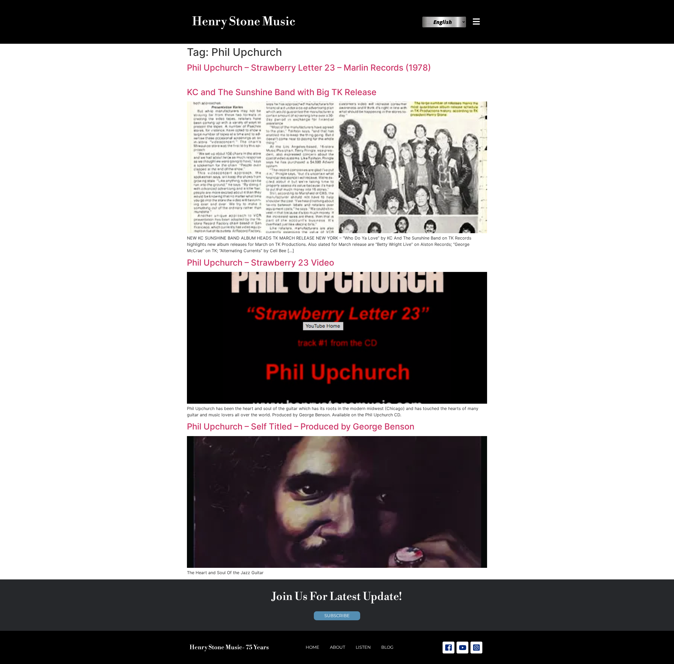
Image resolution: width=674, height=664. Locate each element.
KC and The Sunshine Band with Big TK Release (281, 92)
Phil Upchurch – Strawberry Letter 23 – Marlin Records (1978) (309, 67)
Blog (387, 647)
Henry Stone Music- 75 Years (229, 647)
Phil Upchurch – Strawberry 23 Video (260, 262)
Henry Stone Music (243, 21)
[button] (477, 22)
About (337, 647)
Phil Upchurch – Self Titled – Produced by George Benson (300, 426)
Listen (363, 647)
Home (312, 647)
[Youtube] (462, 647)
